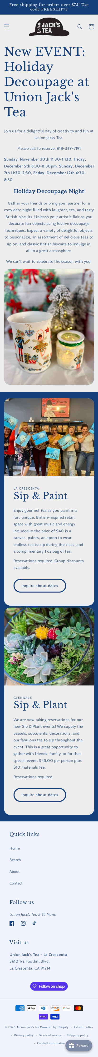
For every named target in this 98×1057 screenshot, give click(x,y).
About (15, 871)
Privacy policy (24, 1035)
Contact (16, 883)
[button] (6, 26)
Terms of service (50, 1035)
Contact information (51, 1043)
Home (15, 848)
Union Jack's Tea (28, 1027)
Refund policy (83, 1027)
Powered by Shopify (54, 1027)
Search (15, 859)
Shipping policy (78, 1035)
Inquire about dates (40, 585)
